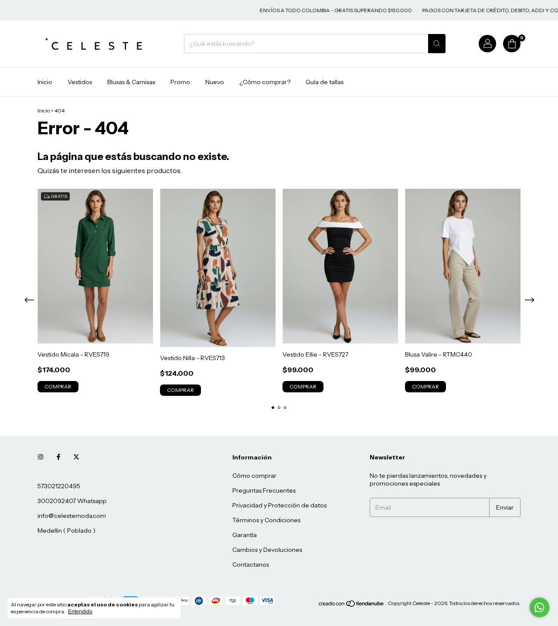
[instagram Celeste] (40, 457)
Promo (180, 82)
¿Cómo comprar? (264, 82)
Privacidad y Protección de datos (279, 505)
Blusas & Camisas (131, 82)
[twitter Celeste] (76, 457)
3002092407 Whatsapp (72, 501)
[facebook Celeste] (58, 457)
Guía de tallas (325, 82)
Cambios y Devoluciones (267, 550)
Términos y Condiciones (266, 520)
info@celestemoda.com (71, 516)
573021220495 (58, 486)
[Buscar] (437, 43)
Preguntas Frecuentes (264, 490)
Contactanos (250, 564)
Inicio (44, 82)
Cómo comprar (254, 476)
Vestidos (80, 82)
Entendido (80, 612)
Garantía (244, 535)
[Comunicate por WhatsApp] (539, 607)
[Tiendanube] (351, 605)
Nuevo (214, 82)
